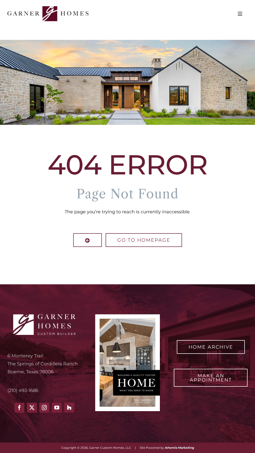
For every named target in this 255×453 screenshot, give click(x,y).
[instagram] (44, 408)
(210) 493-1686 (22, 390)
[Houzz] (69, 407)
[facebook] (19, 408)
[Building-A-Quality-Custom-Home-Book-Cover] (127, 316)
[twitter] (32, 408)
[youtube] (57, 408)
